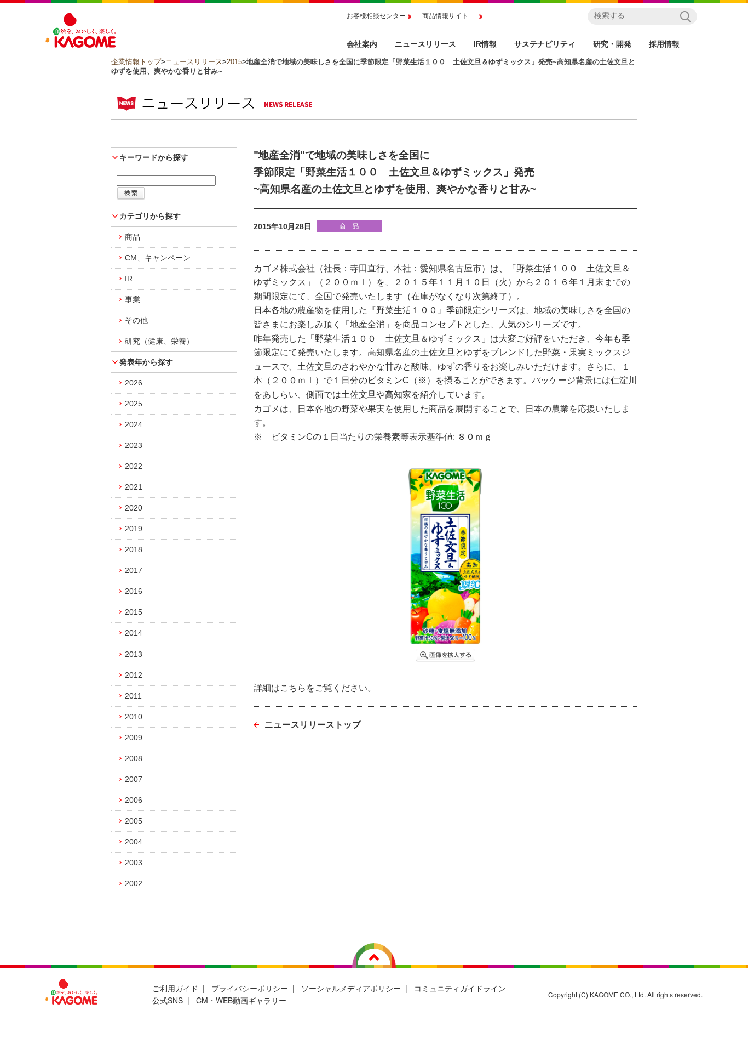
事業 (132, 299)
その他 (136, 320)
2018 (133, 549)
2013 (133, 654)
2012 (133, 675)
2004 (133, 841)
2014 (133, 632)
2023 (133, 445)
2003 (133, 862)
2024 (133, 424)
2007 (133, 779)
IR (129, 278)
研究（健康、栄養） (159, 341)
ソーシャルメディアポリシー (351, 988)
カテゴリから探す (150, 216)
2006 (133, 800)
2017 (133, 570)
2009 (133, 737)
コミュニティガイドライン (460, 988)
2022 (133, 466)
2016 (133, 591)
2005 (133, 820)
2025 (133, 403)
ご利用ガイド (175, 988)
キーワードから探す (153, 157)
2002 (133, 883)
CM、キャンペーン (158, 257)
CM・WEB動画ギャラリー (241, 1000)
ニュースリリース (193, 62)
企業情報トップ (136, 62)
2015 (234, 62)
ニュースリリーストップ (312, 724)
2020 (133, 507)
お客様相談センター (376, 16)
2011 (133, 695)
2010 (133, 716)
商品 (132, 236)
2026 (133, 382)
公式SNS (167, 1000)
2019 (133, 528)
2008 (133, 758)
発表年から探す (146, 362)
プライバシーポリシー (249, 988)
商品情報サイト (445, 16)
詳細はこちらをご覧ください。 (315, 688)
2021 (133, 487)
